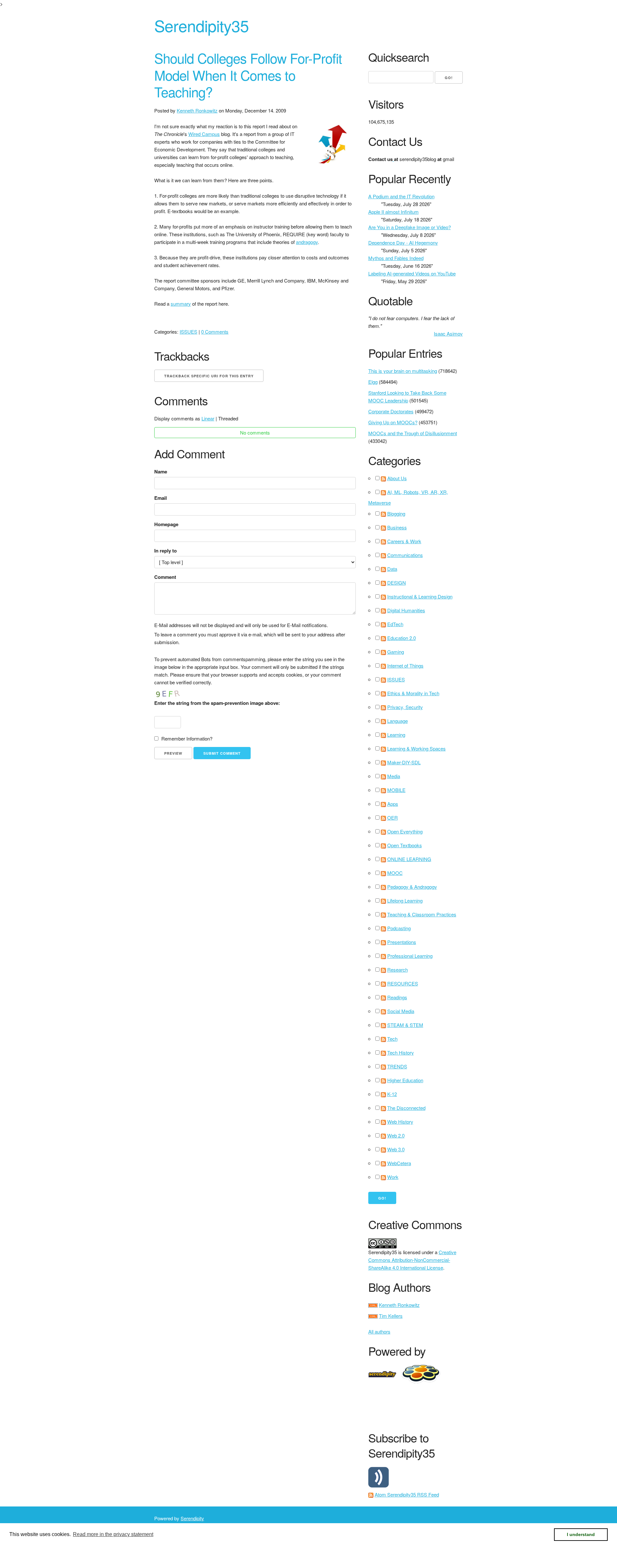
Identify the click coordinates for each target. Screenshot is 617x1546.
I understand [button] (581, 1534)
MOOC (395, 872)
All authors (379, 1331)
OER (392, 817)
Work (392, 1176)
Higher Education (405, 1080)
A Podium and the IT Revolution (401, 196)
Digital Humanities (406, 610)
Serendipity (192, 1518)
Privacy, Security (405, 707)
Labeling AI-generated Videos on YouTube (412, 273)
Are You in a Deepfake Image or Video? (409, 227)
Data (392, 568)
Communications (405, 555)
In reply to (165, 550)
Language (397, 720)
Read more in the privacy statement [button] (113, 1534)
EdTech (395, 624)
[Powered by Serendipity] (384, 1373)
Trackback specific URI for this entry (209, 375)
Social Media (400, 1011)
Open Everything (405, 831)
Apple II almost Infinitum (393, 211)
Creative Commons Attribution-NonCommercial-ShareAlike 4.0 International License (412, 1260)
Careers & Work (404, 541)
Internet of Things (405, 665)
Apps (392, 803)
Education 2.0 (401, 637)
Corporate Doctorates (391, 411)
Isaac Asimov (448, 333)
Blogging (396, 513)
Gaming (395, 651)
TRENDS (397, 1066)
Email (160, 497)
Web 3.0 (396, 1149)
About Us (397, 478)
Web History (400, 1121)
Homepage (166, 524)
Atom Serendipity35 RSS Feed (407, 1494)
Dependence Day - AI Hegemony (403, 242)
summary (181, 303)
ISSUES (188, 331)
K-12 (392, 1094)
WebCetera (399, 1163)
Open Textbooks (404, 845)
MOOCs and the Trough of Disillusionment (412, 433)
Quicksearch (398, 57)
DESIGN (396, 582)
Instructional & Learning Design (419, 596)
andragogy (307, 241)
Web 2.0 (396, 1135)
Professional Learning (410, 955)
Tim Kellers (391, 1315)
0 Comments (214, 331)
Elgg (373, 381)
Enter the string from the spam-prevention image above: (217, 702)
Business (397, 527)
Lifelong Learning (405, 900)
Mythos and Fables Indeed (396, 258)
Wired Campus (204, 133)
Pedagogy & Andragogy (412, 886)
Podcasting (399, 928)
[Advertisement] (485, 1405)
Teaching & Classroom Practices (421, 914)
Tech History (400, 1052)
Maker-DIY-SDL (404, 762)
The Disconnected (406, 1107)
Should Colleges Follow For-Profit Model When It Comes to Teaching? (248, 74)
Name (160, 471)
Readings (397, 997)
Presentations (401, 942)
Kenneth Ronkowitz (197, 110)
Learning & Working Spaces (416, 748)
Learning (396, 734)
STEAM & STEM (405, 1024)
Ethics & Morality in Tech (413, 693)
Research (397, 969)
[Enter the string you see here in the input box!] (173, 692)
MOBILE (396, 789)
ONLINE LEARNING (409, 859)
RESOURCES (402, 983)
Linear (207, 418)
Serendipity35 (201, 25)
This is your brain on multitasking (402, 370)
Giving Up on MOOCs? (392, 422)
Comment (165, 576)
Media (393, 776)
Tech (392, 1038)
